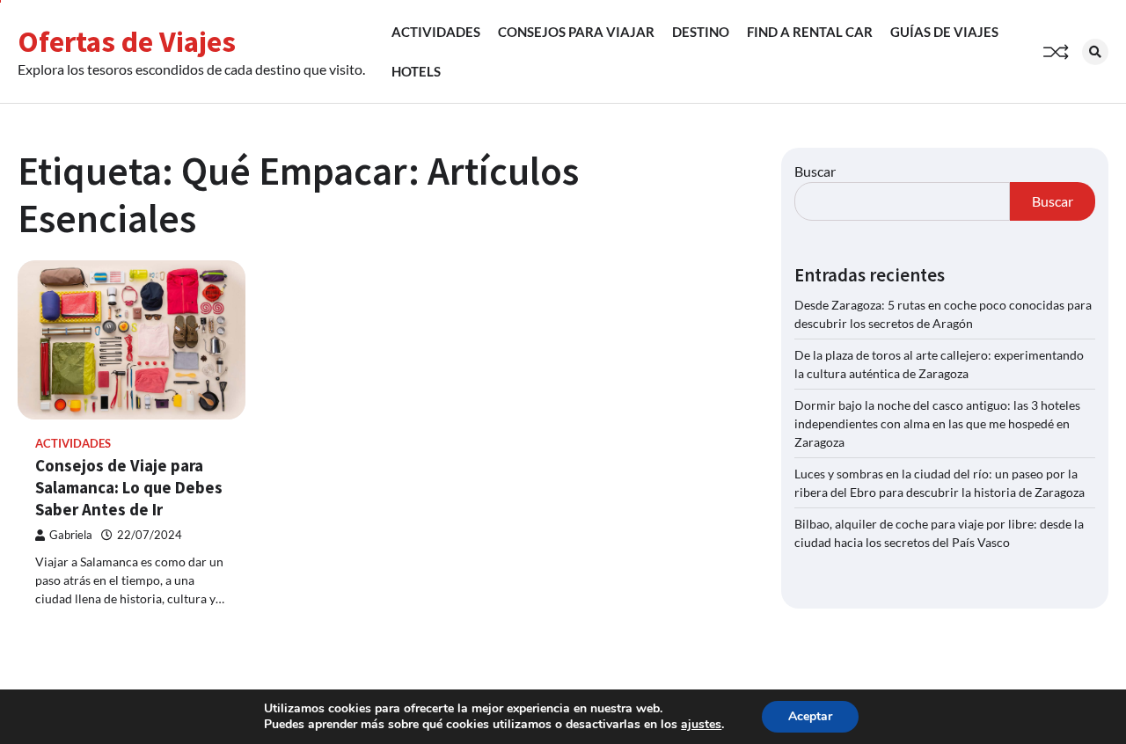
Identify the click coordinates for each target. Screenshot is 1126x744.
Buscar (815, 171)
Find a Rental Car (810, 32)
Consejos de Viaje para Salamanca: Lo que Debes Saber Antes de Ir (129, 487)
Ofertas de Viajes (127, 41)
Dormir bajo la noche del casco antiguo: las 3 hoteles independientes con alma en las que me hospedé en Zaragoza (937, 423)
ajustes (701, 725)
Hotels (416, 71)
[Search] (1095, 52)
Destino (700, 32)
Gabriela (70, 535)
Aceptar (810, 716)
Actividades (435, 32)
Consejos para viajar (576, 32)
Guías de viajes (944, 32)
